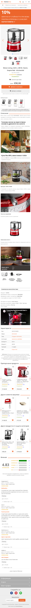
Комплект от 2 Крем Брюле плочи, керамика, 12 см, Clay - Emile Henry (23, 412)
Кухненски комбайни (17, 339)
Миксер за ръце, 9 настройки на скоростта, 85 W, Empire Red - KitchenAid (8, 412)
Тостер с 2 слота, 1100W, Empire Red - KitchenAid (7, 380)
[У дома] (2, 5)
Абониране (22, 600)
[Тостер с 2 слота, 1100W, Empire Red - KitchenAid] (8, 372)
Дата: (2, 482)
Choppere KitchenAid (17, 336)
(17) (9, 415)
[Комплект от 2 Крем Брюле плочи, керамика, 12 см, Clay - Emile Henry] (23, 403)
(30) (9, 447)
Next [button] (30, 378)
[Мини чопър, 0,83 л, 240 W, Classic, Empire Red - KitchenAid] (15, 40)
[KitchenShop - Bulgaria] (7, 2)
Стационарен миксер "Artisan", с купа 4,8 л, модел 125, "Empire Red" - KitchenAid (23, 381)
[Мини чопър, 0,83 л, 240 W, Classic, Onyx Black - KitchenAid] (8, 434)
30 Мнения (19, 74)
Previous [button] (1, 378)
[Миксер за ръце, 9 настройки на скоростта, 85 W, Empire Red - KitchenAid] (8, 403)
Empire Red (14, 349)
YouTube (16, 593)
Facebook (11, 593)
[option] (8, 378)
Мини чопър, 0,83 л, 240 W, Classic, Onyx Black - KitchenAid (8, 443)
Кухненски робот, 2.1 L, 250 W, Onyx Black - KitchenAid (22, 443)
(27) (23, 384)
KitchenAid (14, 334)
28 (29, 460)
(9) (8, 384)
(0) (23, 415)
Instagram (20, 593)
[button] (2, 40)
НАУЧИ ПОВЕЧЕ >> (8, 22)
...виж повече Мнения (15, 571)
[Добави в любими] (13, 367)
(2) (23, 447)
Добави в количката (16, 86)
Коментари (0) (8, 501)
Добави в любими (16, 91)
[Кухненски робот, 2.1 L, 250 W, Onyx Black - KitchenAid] (23, 434)
